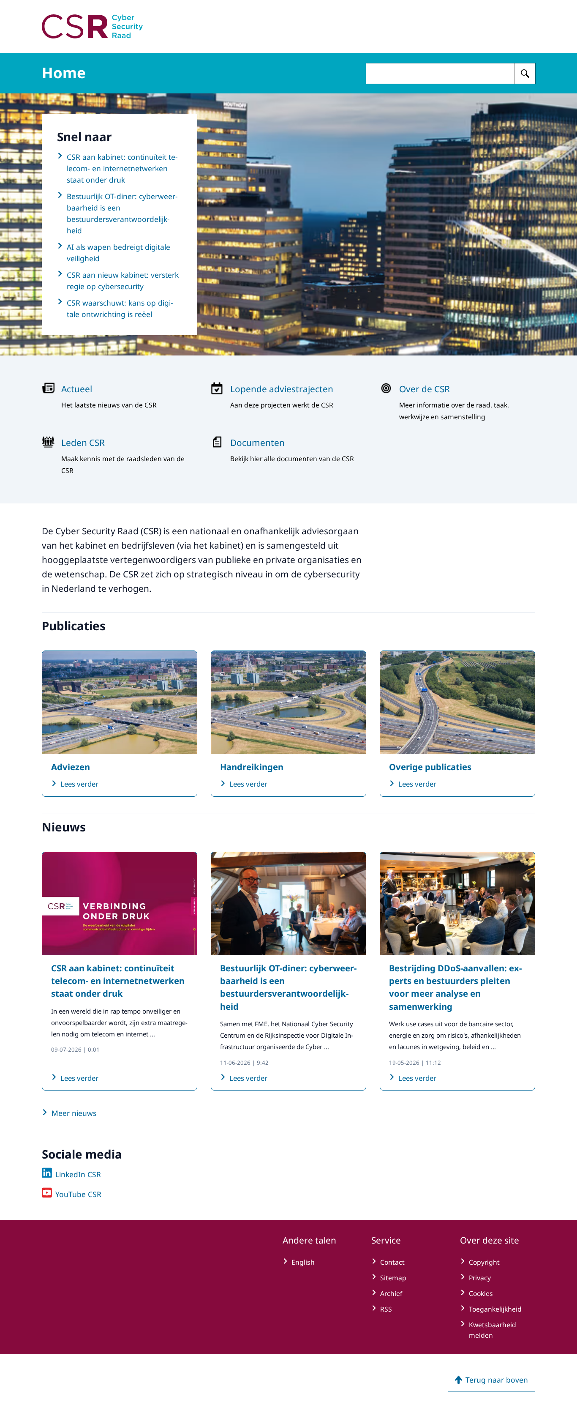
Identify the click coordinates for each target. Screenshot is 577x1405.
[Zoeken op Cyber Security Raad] (525, 73)
